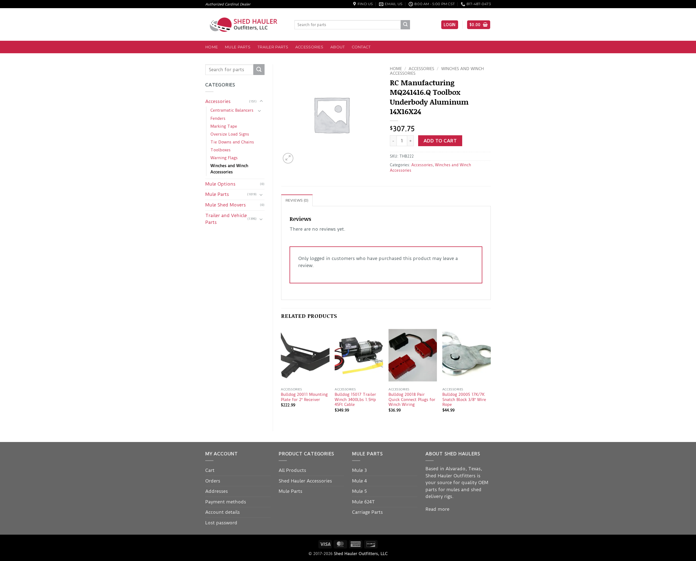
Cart (210, 470)
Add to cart (440, 140)
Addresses (216, 491)
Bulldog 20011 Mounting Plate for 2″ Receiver (304, 397)
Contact (361, 47)
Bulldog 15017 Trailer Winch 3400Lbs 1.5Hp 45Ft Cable (355, 399)
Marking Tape (223, 126)
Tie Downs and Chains (232, 142)
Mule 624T (363, 501)
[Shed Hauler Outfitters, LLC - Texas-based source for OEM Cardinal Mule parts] (245, 24)
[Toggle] (261, 101)
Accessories (309, 47)
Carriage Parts (367, 512)
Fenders (217, 118)
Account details (222, 512)
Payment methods (225, 501)
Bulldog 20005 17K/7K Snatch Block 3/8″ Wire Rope (464, 399)
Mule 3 (359, 470)
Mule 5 (359, 491)
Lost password (221, 522)
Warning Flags (224, 157)
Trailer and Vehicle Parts (226, 219)
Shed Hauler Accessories (305, 481)
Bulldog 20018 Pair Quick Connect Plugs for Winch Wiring (412, 399)
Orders (212, 481)
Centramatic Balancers (231, 110)
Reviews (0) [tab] (297, 200)
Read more (437, 509)
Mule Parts (237, 47)
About (337, 47)
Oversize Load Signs (229, 134)
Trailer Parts (272, 47)
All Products (292, 470)
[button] (449, 24)
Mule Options (220, 184)
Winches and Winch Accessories (229, 168)
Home (211, 47)
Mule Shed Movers (225, 205)
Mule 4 (359, 481)
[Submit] (405, 24)
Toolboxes (220, 150)
